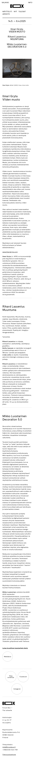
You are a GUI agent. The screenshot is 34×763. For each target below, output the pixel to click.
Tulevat (22, 11)
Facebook (23, 677)
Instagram (17, 689)
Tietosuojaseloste (9, 754)
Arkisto (6, 14)
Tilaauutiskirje (10, 676)
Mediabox (7, 656)
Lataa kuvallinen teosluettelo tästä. (15, 648)
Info (30, 2)
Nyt (15, 11)
